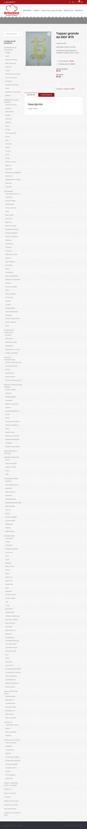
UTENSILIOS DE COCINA (12, 740)
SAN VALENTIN (10, 492)
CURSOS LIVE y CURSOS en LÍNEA (12, 814)
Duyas (7, 56)
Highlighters (9, 346)
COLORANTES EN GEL (12, 641)
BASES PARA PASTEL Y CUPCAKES (11, 452)
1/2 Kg (7, 605)
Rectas (7, 418)
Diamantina (9, 339)
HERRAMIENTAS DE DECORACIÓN (10, 49)
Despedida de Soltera (12, 229)
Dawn (7, 573)
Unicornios (8, 219)
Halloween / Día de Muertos (11, 256)
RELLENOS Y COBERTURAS (9, 610)
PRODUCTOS (68, 10)
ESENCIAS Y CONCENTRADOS (9, 359)
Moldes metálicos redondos (10, 391)
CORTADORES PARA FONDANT (11, 313)
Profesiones (9, 297)
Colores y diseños (10, 732)
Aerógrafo (8, 81)
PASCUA (7, 510)
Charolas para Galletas (12, 421)
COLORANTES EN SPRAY (13, 669)
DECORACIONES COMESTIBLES (9, 331)
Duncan (7, 570)
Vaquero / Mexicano (11, 236)
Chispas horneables (11, 549)
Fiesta (7, 211)
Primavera (8, 251)
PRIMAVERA (9, 524)
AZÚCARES (8, 627)
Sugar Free (8, 581)
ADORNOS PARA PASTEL (12, 457)
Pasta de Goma (10, 687)
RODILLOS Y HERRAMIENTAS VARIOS (13, 178)
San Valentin (9, 272)
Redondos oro (9, 700)
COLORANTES (9, 637)
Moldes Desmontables (12, 446)
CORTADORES (8, 191)
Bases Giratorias (10, 63)
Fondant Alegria (10, 598)
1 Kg (6, 602)
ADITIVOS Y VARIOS (11, 620)
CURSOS (36, 10)
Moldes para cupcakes (12, 436)
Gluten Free (9, 584)
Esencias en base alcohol (13, 380)
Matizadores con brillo (12, 349)
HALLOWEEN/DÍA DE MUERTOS (12, 486)
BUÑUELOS (9, 778)
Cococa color (9, 665)
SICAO (7, 560)
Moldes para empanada (12, 761)
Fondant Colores (10, 594)
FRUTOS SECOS (10, 623)
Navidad (7, 115)
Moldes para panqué (11, 404)
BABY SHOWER (10, 506)
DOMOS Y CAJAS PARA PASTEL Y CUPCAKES (11, 784)
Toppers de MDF (69, 89)
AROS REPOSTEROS (10, 809)
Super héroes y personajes (10, 263)
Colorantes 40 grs (11, 644)
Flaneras (8, 407)
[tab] (30, 95)
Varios (7, 88)
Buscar (19, 34)
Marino (7, 137)
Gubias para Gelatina (12, 85)
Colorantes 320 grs (11, 647)
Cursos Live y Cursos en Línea (51, 10)
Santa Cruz (8, 577)
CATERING (7, 797)
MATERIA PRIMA (9, 536)
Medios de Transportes (12, 279)
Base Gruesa (9, 714)
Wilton (7, 658)
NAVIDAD (8, 481)
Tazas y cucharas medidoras (10, 744)
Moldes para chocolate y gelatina (13, 93)
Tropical (8, 305)
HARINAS (8, 563)
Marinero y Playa (10, 226)
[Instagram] (73, 2)
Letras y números (10, 162)
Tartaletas (8, 443)
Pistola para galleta (11, 764)
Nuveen (7, 542)
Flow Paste (8, 662)
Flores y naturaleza (11, 287)
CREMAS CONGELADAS (12, 616)
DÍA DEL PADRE (10, 521)
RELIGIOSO (8, 496)
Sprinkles (8, 335)
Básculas (8, 753)
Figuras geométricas (11, 276)
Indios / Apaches (10, 294)
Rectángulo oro (10, 711)
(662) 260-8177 (10, 2)
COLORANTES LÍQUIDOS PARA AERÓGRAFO (13, 674)
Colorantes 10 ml (10, 651)
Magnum (8, 165)
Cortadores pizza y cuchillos (11, 769)
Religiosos (8, 240)
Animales (8, 283)
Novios (7, 460)
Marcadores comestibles (13, 172)
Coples (7, 70)
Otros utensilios (10, 775)
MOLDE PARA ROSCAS (12, 411)
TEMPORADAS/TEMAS (11, 479)
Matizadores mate (11, 342)
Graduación (9, 197)
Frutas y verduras (10, 208)
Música (7, 269)
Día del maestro (10, 308)
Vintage (7, 129)
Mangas (7, 52)
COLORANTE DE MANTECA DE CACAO (12, 681)
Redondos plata (10, 696)
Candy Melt (8, 545)
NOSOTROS (27, 10)
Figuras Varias (9, 432)
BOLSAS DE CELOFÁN (11, 805)
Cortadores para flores (12, 318)
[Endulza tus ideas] (11, 10)
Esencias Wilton (10, 377)
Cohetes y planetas (11, 233)
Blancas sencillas (10, 718)
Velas (7, 474)
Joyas (7, 140)
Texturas (8, 67)
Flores (7, 126)
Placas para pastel (11, 463)
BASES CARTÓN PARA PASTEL (11, 692)
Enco (6, 655)
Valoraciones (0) (46, 95)
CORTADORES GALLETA (12, 194)
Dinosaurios (9, 244)
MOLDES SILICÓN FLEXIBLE (11, 106)
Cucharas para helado (12, 757)
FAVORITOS (7, 789)
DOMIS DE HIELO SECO (11, 801)
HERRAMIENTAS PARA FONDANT (11, 101)
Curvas (7, 414)
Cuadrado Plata (10, 703)
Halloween (8, 119)
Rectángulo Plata (10, 707)
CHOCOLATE (9, 538)
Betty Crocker (9, 566)
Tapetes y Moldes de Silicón (11, 427)
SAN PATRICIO (10, 531)
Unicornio (8, 144)
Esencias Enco (9, 373)
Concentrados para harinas (11, 367)
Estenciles (8, 187)
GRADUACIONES (10, 499)
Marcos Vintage (10, 201)
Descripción (31, 95)
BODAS (7, 513)
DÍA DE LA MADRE (11, 517)
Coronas (8, 151)
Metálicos (8, 736)
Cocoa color (9, 552)
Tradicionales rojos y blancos (12, 726)
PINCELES (8, 183)
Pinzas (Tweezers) (11, 77)
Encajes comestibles (11, 353)
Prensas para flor (10, 133)
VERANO (8, 528)
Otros (7, 556)
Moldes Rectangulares (12, 439)
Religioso (8, 122)
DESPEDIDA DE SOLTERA (13, 503)
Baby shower (9, 112)
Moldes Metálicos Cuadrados (10, 398)
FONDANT (8, 591)
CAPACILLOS (8, 722)
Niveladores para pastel (12, 74)
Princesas (8, 247)
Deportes (8, 222)
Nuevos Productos (10, 793)
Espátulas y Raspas (11, 60)
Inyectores (8, 169)
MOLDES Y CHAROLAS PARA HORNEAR (13, 386)
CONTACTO (79, 10)
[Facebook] (70, 2)
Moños (7, 147)
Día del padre (9, 204)
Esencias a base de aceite (13, 362)
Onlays (7, 158)
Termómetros (9, 750)
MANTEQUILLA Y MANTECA (10, 632)
